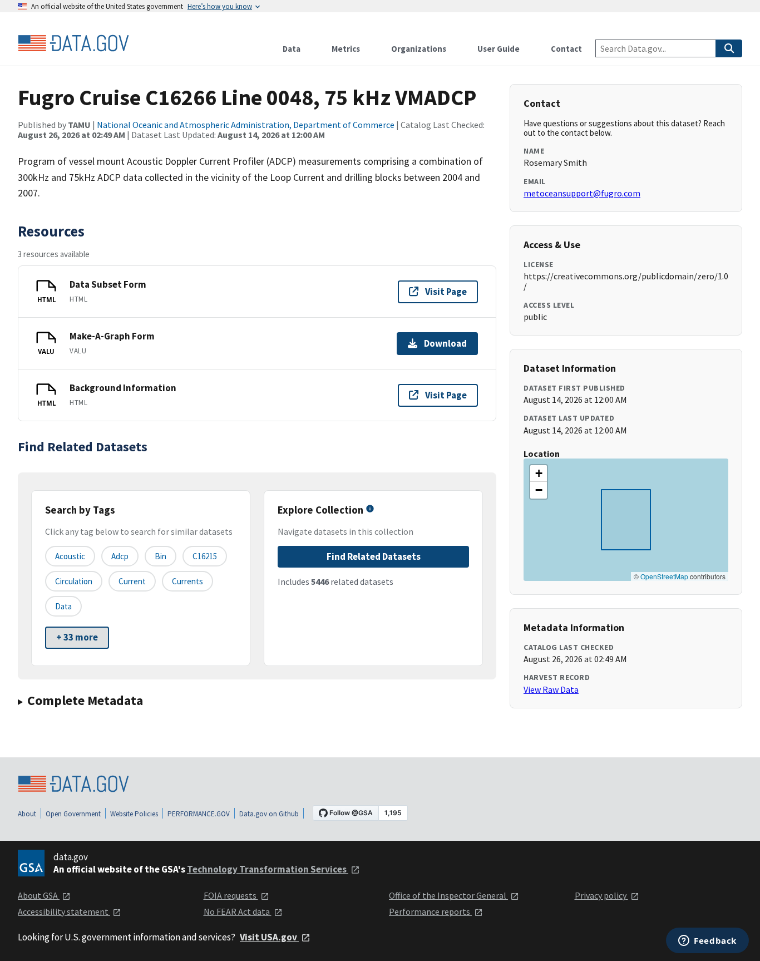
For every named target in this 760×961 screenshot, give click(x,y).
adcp (120, 556)
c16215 (205, 556)
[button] (538, 473)
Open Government (73, 814)
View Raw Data (551, 689)
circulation (73, 581)
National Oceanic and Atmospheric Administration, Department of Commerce (245, 124)
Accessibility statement (64, 911)
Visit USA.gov (269, 937)
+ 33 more (77, 637)
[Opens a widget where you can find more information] (707, 941)
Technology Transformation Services (267, 869)
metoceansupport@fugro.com (582, 193)
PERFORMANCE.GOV (198, 814)
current (132, 581)
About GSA (39, 895)
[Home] (73, 43)
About (27, 814)
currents (187, 581)
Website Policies (134, 814)
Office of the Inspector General (448, 895)
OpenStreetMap (664, 576)
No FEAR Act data (238, 911)
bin (160, 556)
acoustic (70, 556)
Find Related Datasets (374, 556)
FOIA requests (231, 895)
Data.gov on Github (269, 814)
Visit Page (446, 291)
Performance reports (430, 911)
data (63, 606)
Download (445, 343)
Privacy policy (601, 895)
